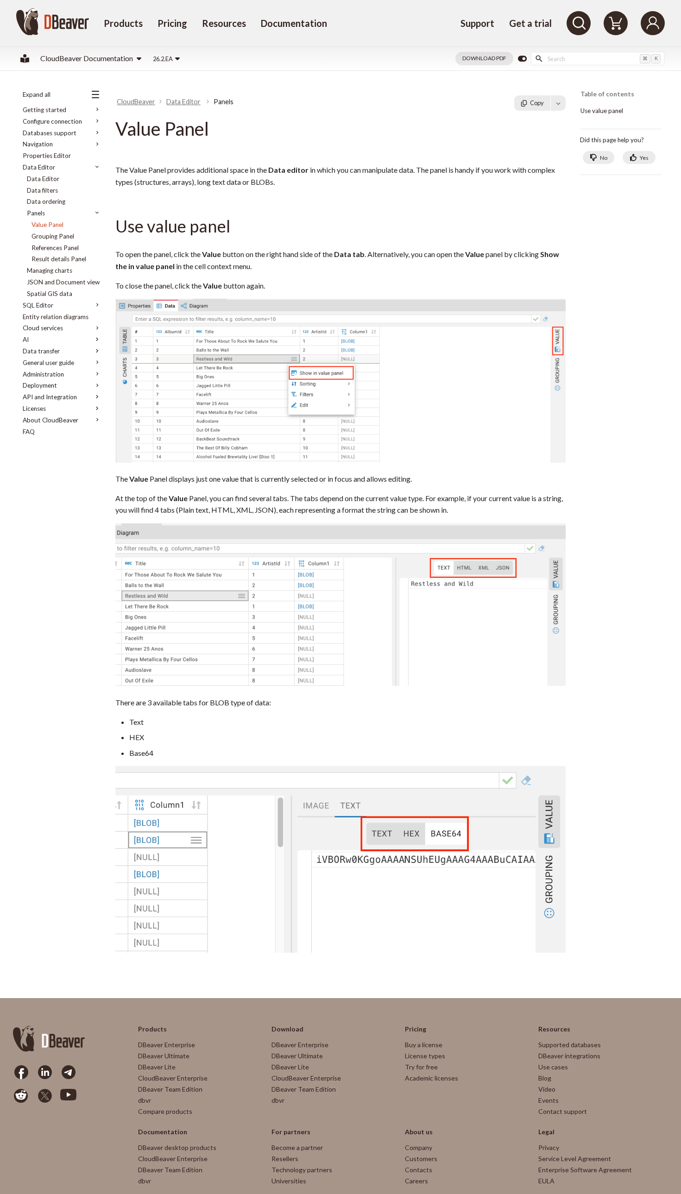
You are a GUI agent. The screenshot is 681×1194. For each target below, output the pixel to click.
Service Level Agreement (574, 1159)
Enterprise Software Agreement (585, 1170)
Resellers (284, 1159)
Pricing (172, 23)
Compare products (165, 1111)
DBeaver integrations (569, 1056)
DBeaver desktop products (177, 1147)
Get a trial (530, 23)
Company (418, 1147)
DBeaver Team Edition (170, 1089)
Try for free (421, 1067)
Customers (421, 1159)
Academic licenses (431, 1078)
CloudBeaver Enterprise (173, 1078)
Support (477, 23)
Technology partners (301, 1170)
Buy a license (423, 1045)
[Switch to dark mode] (522, 58)
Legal (546, 1132)
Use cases (553, 1067)
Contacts (418, 1170)
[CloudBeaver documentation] (25, 58)
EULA (546, 1181)
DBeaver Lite (157, 1067)
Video (546, 1089)
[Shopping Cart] (616, 23)
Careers (416, 1181)
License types (425, 1056)
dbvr (144, 1100)
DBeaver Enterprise (166, 1045)
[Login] (653, 23)
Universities (288, 1181)
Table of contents (607, 94)
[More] (558, 102)
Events (548, 1100)
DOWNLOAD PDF (484, 58)
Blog (544, 1078)
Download (287, 1029)
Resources (224, 23)
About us (419, 1132)
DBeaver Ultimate (163, 1056)
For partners (290, 1132)
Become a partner (297, 1147)
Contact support (562, 1111)
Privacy (548, 1147)
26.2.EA (163, 59)
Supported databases (569, 1045)
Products (123, 23)
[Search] (579, 23)
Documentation (294, 23)
